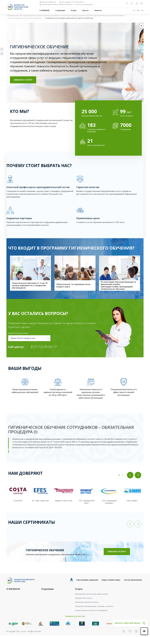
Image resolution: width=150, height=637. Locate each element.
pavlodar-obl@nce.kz (49, 2)
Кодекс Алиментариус (111, 580)
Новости (98, 10)
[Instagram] (141, 3)
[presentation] (130, 475)
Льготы (85, 10)
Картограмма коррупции (87, 580)
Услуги (73, 10)
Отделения (60, 10)
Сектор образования (133, 580)
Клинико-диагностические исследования (91, 610)
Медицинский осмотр (83, 598)
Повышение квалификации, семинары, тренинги (94, 606)
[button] (119, 475)
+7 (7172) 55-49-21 (77, 2)
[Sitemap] (127, 3)
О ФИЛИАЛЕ (44, 10)
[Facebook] (137, 3)
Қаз (134, 10)
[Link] (13, 624)
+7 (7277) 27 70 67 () (83, 5)
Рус (138, 10)
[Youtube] (132, 3)
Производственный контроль (87, 602)
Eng (142, 10)
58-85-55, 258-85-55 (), (62, 5)
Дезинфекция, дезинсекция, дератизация (91, 594)
